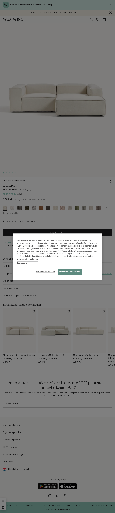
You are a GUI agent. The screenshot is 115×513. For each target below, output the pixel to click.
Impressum (22, 263)
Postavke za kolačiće (45, 271)
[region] (57, 256)
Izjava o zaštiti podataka (27, 259)
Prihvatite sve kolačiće (69, 272)
